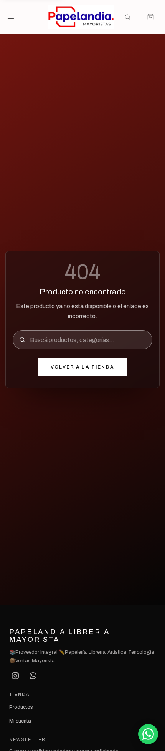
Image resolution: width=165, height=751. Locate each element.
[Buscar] (127, 16)
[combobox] (87, 340)
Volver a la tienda (82, 367)
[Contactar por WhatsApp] (148, 734)
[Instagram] (15, 675)
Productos (21, 707)
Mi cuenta (20, 721)
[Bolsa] (150, 16)
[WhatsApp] (33, 675)
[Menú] (14, 16)
